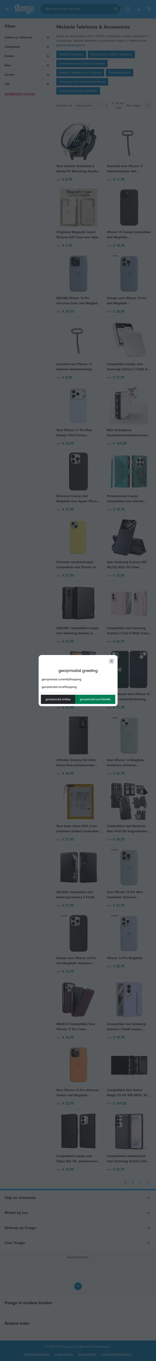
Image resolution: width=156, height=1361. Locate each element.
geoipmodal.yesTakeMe (95, 699)
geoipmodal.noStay (58, 699)
